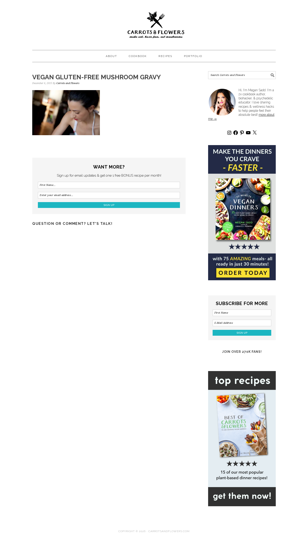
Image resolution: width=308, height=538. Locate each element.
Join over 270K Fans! (242, 351)
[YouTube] (248, 132)
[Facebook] (235, 132)
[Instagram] (229, 132)
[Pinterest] (242, 132)
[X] (254, 132)
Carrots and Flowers (154, 23)
